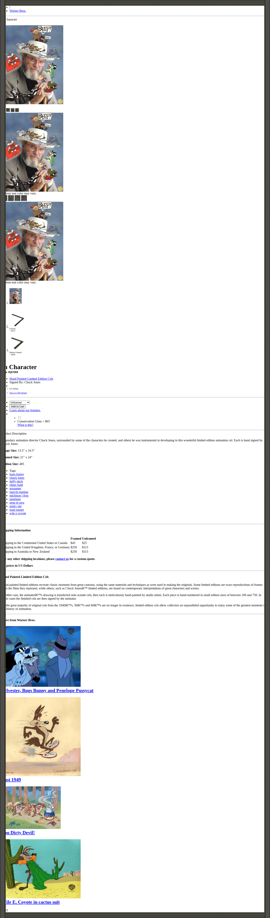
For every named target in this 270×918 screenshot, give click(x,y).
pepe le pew (17, 502)
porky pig (15, 506)
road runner (16, 509)
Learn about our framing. (25, 410)
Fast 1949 (11, 779)
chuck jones (16, 477)
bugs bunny (16, 474)
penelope (15, 499)
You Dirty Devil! (18, 832)
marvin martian (18, 492)
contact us (62, 559)
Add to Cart (17, 406)
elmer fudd (16, 485)
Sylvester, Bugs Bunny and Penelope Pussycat (47, 690)
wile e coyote (17, 513)
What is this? (25, 425)
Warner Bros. (17, 10)
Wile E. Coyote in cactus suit (31, 902)
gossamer (15, 488)
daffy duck (16, 481)
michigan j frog (18, 495)
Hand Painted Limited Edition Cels (31, 378)
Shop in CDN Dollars (18, 393)
